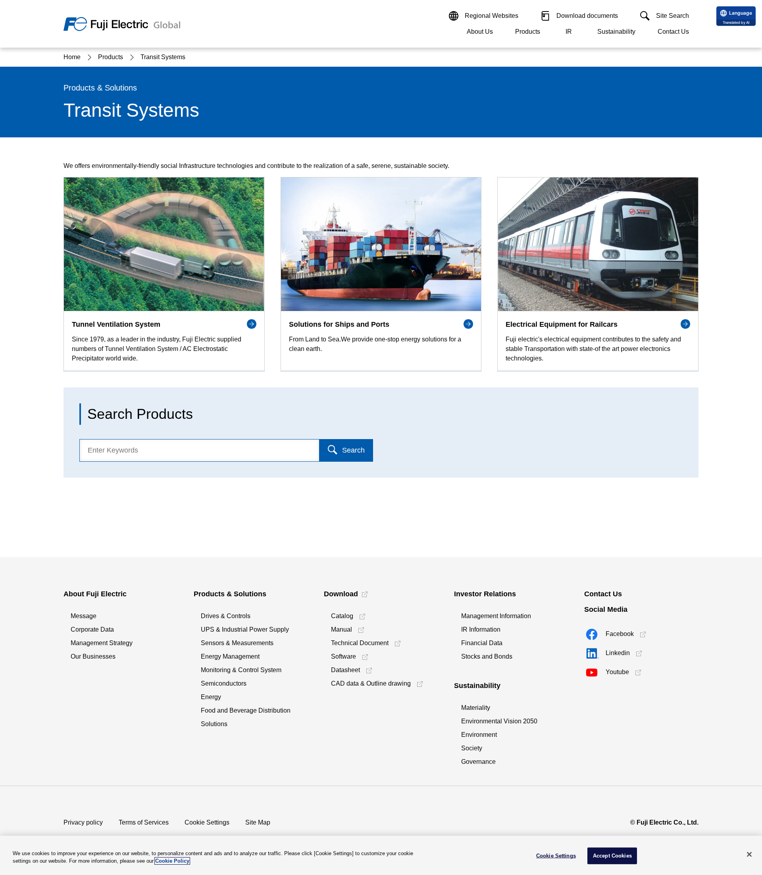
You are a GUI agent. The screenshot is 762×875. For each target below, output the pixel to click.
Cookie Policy (172, 861)
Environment (479, 734)
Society (471, 748)
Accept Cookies (612, 856)
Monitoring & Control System (241, 670)
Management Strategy (102, 643)
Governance (478, 761)
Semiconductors (223, 683)
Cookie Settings (207, 822)
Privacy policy (83, 822)
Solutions (214, 724)
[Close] (749, 854)
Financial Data (481, 643)
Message (83, 616)
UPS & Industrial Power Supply (245, 629)
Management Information (496, 616)
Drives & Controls (225, 616)
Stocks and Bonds (486, 656)
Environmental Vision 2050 (499, 721)
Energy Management (230, 656)
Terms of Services (144, 822)
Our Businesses (93, 656)
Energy (211, 697)
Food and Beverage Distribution (246, 710)
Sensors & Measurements (237, 643)
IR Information (480, 629)
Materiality (475, 707)
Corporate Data (92, 629)
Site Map (257, 822)
